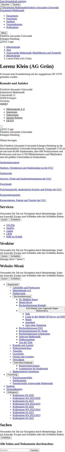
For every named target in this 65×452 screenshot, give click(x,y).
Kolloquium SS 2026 (23, 395)
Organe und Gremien (23, 356)
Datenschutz (12, 115)
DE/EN (10, 120)
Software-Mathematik (30, 336)
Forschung (11, 18)
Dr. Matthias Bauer (28, 299)
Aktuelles (17, 351)
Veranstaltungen (14, 24)
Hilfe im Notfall (14, 236)
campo (9, 231)
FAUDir (10, 225)
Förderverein (19, 293)
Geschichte (18, 353)
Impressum (11, 112)
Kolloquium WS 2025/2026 (26, 398)
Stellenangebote (27, 339)
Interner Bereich (14, 117)
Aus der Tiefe (25, 342)
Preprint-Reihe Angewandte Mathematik (33, 383)
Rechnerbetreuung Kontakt (32, 305)
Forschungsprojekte (22, 377)
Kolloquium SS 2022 (23, 418)
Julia (27, 313)
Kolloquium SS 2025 (23, 401)
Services (5, 4)
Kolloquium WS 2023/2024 (26, 409)
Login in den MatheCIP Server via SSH (45, 316)
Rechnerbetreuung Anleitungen (34, 333)
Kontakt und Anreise (23, 345)
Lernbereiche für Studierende (33, 368)
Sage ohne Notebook (35, 325)
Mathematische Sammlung (26, 371)
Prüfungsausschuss (22, 348)
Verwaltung (18, 359)
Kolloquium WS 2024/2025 (26, 403)
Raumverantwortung (29, 365)
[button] (32, 165)
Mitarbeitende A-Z (15, 109)
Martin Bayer (25, 302)
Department (12, 15)
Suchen (15, 4)
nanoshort (30, 322)
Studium (10, 21)
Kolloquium (12, 27)
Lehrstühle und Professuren (26, 287)
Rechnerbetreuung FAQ (31, 328)
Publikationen (19, 380)
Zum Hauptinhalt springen (13, 1)
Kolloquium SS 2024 (23, 406)
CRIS (9, 233)
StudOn (10, 228)
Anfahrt (4, 103)
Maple (28, 319)
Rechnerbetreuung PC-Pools (33, 331)
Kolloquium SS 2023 (23, 412)
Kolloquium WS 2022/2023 (26, 415)
